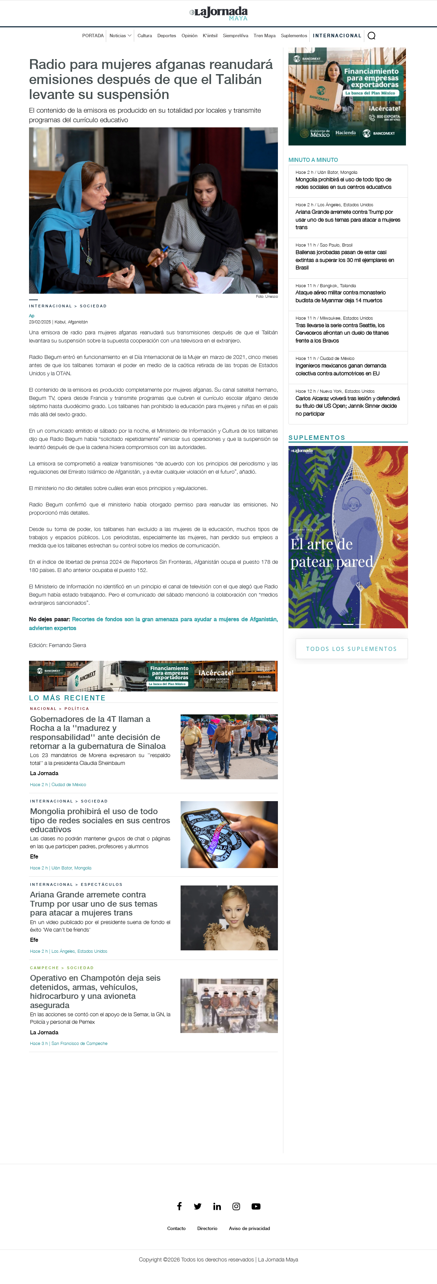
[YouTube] (256, 1207)
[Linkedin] (217, 1207)
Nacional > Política (59, 709)
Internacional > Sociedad (68, 306)
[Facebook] (179, 1207)
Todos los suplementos (351, 649)
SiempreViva (235, 35)
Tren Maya (265, 35)
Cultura (145, 35)
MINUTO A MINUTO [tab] (313, 160)
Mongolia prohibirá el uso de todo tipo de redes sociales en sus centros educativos (100, 821)
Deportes (166, 35)
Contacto (176, 1228)
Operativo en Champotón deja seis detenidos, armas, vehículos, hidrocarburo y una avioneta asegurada (95, 992)
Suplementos (294, 35)
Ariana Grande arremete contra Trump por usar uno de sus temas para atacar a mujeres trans (93, 904)
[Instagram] (236, 1207)
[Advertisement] (153, 1105)
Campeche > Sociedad (62, 968)
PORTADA (93, 35)
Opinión (189, 35)
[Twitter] (197, 1207)
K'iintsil (210, 35)
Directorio (207, 1228)
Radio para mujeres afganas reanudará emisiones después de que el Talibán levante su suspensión (151, 80)
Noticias (118, 35)
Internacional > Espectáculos (76, 885)
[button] (297, 537)
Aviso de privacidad (249, 1228)
